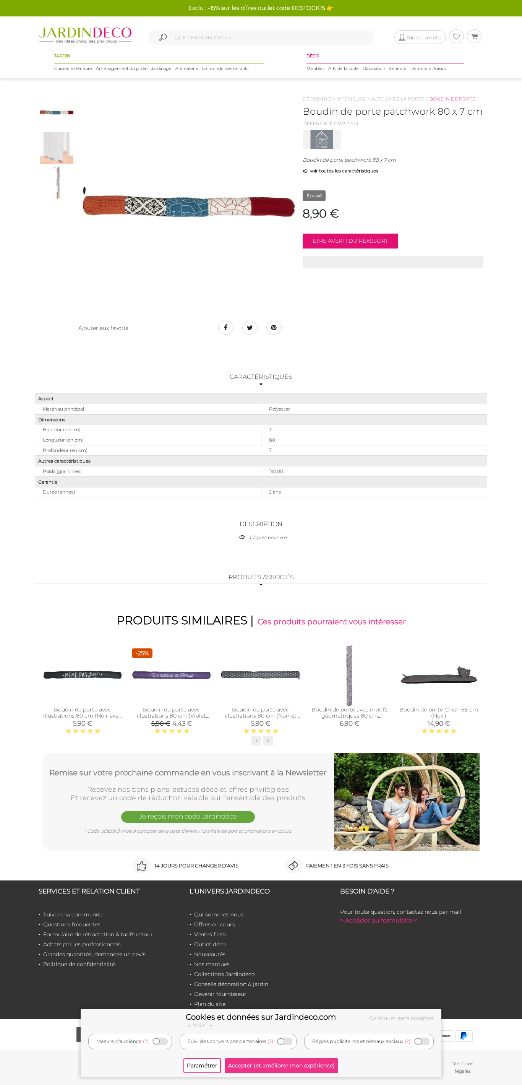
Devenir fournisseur (220, 994)
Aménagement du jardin (122, 68)
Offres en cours (214, 924)
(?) (146, 1041)
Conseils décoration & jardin (231, 984)
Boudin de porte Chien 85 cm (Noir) (438, 712)
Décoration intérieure (385, 68)
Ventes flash (210, 934)
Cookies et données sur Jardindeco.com (261, 1017)
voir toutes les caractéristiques (343, 171)
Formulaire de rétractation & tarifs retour (98, 934)
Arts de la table (343, 68)
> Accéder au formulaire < (378, 920)
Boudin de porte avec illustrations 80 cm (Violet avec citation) (171, 715)
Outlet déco (210, 944)
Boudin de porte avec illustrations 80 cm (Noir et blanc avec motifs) (261, 715)
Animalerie (186, 68)
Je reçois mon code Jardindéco (188, 816)
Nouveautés (209, 954)
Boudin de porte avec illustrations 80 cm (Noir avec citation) (82, 715)
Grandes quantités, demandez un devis (94, 954)
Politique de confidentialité (79, 964)
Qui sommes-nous (218, 914)
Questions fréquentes (72, 924)
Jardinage (161, 68)
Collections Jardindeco (224, 974)
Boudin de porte (452, 99)
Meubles (315, 68)
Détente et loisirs (428, 68)
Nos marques (212, 964)
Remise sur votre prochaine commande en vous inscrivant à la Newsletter (188, 772)
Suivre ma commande (72, 914)
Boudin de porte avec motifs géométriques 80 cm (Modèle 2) (349, 715)
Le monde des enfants (225, 68)
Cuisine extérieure (73, 68)
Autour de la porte (397, 99)
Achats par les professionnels (82, 944)
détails (197, 1025)
